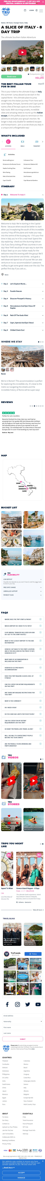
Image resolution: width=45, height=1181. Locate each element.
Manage (21, 1178)
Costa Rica (27, 1078)
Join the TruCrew (7, 1130)
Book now (11, 76)
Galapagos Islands (30, 1081)
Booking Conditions (8, 1140)
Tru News (5, 1117)
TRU (13, 803)
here (33, 1049)
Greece (26, 1084)
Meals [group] (22, 146)
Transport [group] (36, 146)
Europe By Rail (28, 1098)
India (4, 1081)
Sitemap (25, 1134)
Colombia (27, 1061)
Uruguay (26, 1074)
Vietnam (5, 1068)
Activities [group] (8, 146)
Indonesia (5, 1071)
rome (3, 374)
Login (31, 10)
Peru (3, 1104)
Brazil (25, 1068)
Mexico (26, 1064)
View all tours (37, 910)
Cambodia (5, 1064)
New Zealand (28, 1101)
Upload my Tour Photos (9, 1127)
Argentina (27, 1071)
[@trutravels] (6, 954)
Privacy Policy (6, 1144)
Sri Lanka (5, 1078)
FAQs (24, 1117)
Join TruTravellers (7, 1134)
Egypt (4, 1098)
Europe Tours (18, 23)
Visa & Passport (28, 1124)
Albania (26, 1091)
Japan (4, 1091)
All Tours (10, 23)
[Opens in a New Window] (7, 1005)
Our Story (5, 1120)
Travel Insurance (28, 1120)
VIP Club (25, 1127)
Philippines (6, 1074)
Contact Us (5, 1124)
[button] (22, 52)
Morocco (5, 1094)
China (4, 1088)
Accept (21, 1173)
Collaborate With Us (8, 1137)
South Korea (6, 1084)
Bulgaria (26, 1094)
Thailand (5, 1061)
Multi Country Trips (30, 1104)
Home (3, 23)
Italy (26, 23)
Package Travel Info (29, 1130)
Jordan (4, 1101)
